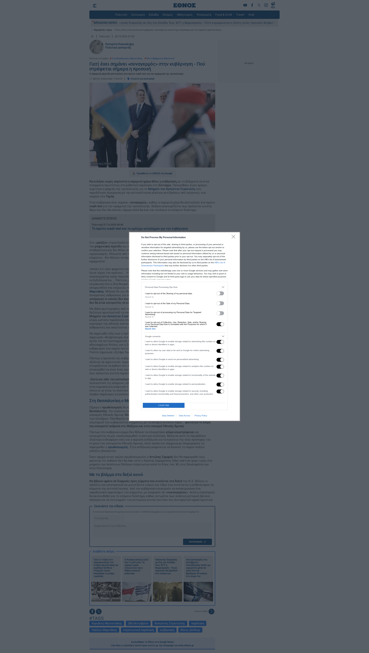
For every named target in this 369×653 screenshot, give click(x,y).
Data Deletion (168, 415)
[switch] (220, 293)
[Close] (234, 237)
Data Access (184, 415)
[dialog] (184, 326)
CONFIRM (163, 405)
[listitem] (184, 287)
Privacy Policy (201, 415)
